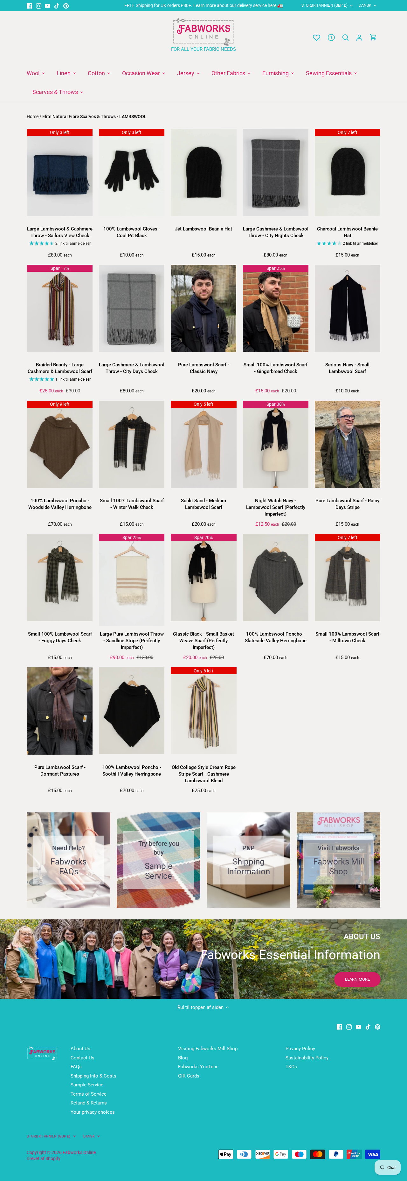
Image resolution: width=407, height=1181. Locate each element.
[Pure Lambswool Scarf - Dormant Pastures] (60, 711)
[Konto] (359, 37)
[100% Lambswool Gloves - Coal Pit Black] (131, 172)
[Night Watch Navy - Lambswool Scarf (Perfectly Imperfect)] (275, 444)
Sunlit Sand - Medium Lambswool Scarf (203, 504)
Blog (183, 1058)
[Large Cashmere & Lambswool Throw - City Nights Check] (275, 172)
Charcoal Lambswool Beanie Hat (347, 232)
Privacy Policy (300, 1048)
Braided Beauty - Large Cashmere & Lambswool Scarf (60, 368)
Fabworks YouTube (198, 1067)
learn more (357, 979)
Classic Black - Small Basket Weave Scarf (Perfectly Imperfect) (203, 640)
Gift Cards (188, 1076)
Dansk (365, 5)
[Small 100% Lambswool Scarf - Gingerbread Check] (275, 308)
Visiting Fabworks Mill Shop (208, 1048)
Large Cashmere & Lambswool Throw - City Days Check (131, 368)
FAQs (76, 1067)
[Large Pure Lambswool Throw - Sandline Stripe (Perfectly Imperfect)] (131, 580)
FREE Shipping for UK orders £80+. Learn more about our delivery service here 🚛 (203, 5)
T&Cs (291, 1067)
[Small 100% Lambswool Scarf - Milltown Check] (347, 577)
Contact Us (82, 1058)
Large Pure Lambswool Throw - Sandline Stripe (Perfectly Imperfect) (132, 640)
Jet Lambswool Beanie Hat (203, 229)
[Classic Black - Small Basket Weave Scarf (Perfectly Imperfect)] (203, 577)
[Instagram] (38, 5)
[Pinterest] (66, 5)
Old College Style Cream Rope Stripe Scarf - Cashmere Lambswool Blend (204, 774)
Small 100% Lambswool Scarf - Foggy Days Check (60, 637)
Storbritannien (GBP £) (324, 5)
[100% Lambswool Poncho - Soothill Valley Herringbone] (131, 711)
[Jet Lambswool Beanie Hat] (203, 172)
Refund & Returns (89, 1103)
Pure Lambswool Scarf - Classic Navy (203, 368)
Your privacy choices (93, 1112)
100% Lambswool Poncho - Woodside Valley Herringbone (60, 504)
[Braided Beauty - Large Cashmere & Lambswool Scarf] (60, 308)
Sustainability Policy (307, 1058)
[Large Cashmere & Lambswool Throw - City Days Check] (131, 308)
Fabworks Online (79, 1152)
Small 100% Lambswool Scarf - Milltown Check (347, 637)
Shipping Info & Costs (93, 1076)
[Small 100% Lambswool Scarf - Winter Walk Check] (131, 444)
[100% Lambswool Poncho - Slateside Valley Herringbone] (275, 577)
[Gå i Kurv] (373, 37)
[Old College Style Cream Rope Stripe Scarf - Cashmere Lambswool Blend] (203, 711)
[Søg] (345, 37)
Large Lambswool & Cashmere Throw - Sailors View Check (60, 232)
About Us (80, 1048)
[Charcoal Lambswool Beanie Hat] (347, 172)
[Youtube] (47, 5)
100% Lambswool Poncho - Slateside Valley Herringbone (276, 637)
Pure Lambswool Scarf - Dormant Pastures (60, 770)
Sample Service (87, 1085)
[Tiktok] (56, 5)
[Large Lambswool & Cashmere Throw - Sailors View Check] (60, 172)
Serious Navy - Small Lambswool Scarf (347, 368)
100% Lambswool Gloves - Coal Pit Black (131, 232)
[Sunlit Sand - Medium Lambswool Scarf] (203, 444)
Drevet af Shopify (43, 1158)
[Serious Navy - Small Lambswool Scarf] (347, 308)
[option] (203, 959)
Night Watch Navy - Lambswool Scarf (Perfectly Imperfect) (275, 507)
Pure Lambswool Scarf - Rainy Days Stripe (347, 504)
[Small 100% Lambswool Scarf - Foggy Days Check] (60, 577)
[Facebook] (29, 5)
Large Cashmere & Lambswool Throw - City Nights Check (275, 232)
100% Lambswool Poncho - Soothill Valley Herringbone (131, 770)
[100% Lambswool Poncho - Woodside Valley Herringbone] (60, 444)
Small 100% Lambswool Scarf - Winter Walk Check (132, 504)
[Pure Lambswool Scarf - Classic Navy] (203, 308)
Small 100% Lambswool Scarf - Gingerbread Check (275, 368)
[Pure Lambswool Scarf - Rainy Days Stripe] (347, 444)
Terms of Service (89, 1094)
